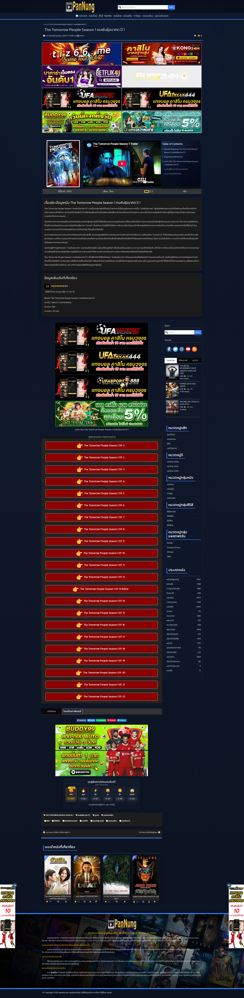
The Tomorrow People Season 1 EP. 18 (104, 648)
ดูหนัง (96, 815)
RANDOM (170, 360)
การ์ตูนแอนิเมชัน (173, 589)
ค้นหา (171, 7)
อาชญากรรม (171, 602)
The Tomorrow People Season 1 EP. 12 (104, 577)
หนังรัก (169, 643)
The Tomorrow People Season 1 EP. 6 (104, 505)
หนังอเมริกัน (112, 821)
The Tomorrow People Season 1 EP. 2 (104, 445)
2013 (68, 191)
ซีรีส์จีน (169, 521)
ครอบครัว (170, 616)
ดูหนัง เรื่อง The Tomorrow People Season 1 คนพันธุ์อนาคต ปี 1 (181, 163)
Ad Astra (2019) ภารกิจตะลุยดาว (58, 832)
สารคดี (169, 611)
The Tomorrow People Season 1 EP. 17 (104, 637)
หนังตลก (170, 598)
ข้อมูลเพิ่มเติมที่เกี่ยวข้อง (173, 157)
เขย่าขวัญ (170, 657)
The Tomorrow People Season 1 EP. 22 (104, 696)
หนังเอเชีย (170, 498)
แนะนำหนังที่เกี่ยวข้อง (173, 174)
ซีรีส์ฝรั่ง (57, 821)
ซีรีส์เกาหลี (170, 512)
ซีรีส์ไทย (169, 525)
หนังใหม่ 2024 (172, 471)
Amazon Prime (173, 548)
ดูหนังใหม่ (170, 435)
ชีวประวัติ (170, 593)
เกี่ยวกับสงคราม (173, 661)
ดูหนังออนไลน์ (108, 815)
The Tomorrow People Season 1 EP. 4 (104, 481)
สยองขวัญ (170, 630)
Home (45, 24)
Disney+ (170, 552)
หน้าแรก (83, 16)
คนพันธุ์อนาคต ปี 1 (83, 815)
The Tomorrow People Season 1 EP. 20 (104, 672)
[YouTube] (188, 349)
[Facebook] (169, 349)
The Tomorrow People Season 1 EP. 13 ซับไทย (104, 589)
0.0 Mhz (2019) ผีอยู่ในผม (148, 832)
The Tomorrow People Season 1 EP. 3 (104, 469)
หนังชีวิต (85, 821)
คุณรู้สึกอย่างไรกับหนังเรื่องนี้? (177, 169)
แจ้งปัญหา (51, 711)
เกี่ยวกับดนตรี (172, 634)
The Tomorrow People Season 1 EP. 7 (104, 517)
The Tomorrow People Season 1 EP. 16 (104, 625)
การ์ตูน (137, 16)
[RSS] (194, 349)
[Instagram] (181, 349)
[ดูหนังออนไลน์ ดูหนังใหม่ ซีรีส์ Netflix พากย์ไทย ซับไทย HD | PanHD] (80, 7)
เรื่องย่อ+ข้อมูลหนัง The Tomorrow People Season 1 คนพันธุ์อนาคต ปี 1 (180, 150)
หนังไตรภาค (125, 821)
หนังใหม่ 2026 (172, 462)
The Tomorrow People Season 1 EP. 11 (104, 565)
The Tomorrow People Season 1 (59, 815)
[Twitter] (175, 349)
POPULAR (183, 360)
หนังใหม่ (93, 16)
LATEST (195, 360)
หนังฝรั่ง (127, 16)
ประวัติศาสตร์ (171, 625)
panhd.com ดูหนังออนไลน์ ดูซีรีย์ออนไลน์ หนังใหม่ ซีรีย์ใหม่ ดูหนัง (85, 993)
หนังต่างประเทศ (172, 666)
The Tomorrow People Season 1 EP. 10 (104, 553)
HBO (168, 557)
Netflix (108, 16)
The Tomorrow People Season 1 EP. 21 (104, 684)
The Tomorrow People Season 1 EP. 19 (104, 660)
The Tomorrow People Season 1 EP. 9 (104, 541)
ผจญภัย (169, 584)
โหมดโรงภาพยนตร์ (72, 711)
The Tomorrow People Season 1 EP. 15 (104, 613)
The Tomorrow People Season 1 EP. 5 (104, 493)
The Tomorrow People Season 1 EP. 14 (104, 601)
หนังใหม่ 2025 (172, 466)
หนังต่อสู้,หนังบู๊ (98, 821)
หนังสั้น (169, 670)
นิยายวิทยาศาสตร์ (70, 821)
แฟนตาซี (170, 621)
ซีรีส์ (101, 16)
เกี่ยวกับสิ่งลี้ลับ (172, 639)
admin (81, 36)
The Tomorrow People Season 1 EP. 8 (104, 529)
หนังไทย (117, 16)
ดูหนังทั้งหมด (161, 16)
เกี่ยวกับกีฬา (171, 652)
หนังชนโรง (147, 16)
